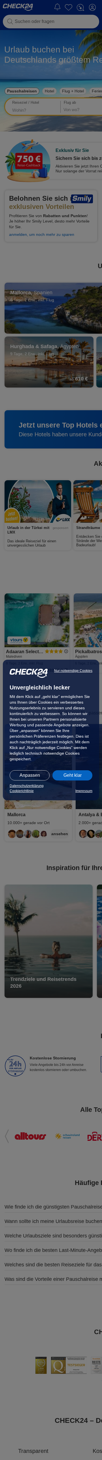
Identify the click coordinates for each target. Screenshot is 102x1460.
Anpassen (30, 775)
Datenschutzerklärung (27, 786)
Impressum (83, 791)
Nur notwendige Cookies (73, 671)
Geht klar (72, 775)
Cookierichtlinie (22, 791)
